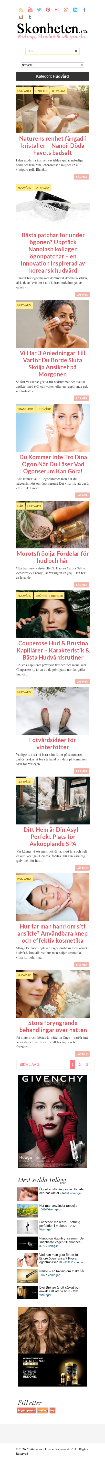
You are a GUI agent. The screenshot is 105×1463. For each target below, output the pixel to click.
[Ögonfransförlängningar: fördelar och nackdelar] (27, 1200)
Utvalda (58, 90)
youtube (30, 9)
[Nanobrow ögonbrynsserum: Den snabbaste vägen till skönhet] (27, 1249)
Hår (20, 506)
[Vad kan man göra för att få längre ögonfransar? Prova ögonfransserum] (27, 1265)
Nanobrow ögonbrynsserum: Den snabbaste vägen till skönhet (62, 1240)
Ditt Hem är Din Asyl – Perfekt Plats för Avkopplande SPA (53, 836)
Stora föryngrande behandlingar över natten (53, 1026)
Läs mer (81, 176)
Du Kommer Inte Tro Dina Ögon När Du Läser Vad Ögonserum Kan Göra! (53, 464)
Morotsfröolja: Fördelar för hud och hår (52, 557)
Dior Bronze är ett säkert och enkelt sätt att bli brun (59, 1289)
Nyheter (41, 90)
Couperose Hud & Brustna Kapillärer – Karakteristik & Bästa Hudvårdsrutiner (53, 650)
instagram (21, 17)
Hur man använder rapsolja (58, 1205)
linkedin (75, 9)
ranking (43, 1410)
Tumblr (30, 17)
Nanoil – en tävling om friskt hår (61, 1271)
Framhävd (25, 409)
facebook (84, 9)
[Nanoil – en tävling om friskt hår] (27, 1281)
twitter (39, 9)
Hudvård (24, 90)
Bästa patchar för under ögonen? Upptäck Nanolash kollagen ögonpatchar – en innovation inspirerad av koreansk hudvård (53, 252)
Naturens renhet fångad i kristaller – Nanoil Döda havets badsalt (52, 145)
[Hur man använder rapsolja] (27, 1216)
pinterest (48, 9)
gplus (66, 9)
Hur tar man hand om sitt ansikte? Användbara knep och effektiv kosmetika (52, 933)
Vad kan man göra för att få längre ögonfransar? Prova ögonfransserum (58, 1258)
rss (21, 9)
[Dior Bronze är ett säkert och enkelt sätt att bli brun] (27, 1298)
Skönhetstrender (49, 595)
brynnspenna (26, 1410)
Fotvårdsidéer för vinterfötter (52, 743)
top (52, 1410)
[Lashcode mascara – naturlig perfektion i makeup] (27, 1232)
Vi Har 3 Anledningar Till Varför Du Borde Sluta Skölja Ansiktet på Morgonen (52, 363)
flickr (57, 9)
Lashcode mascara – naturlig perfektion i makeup (59, 1224)
